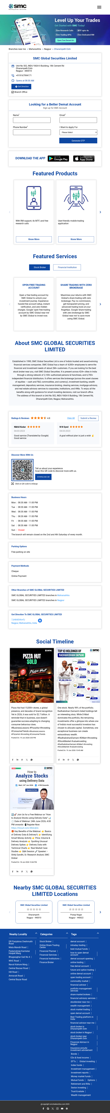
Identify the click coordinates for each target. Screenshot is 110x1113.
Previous (10, 212)
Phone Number (20, 127)
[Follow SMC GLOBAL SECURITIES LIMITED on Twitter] (52, 1108)
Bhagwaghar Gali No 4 (19, 957)
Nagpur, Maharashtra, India (24, 623)
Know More (33, 239)
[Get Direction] (40, 622)
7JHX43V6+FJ (18, 619)
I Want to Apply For (69, 127)
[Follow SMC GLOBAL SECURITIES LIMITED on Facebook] (43, 1108)
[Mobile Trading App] (76, 198)
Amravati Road (16, 976)
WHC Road (14, 961)
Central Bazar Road (18, 979)
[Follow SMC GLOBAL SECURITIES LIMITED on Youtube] (62, 1108)
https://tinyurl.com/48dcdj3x (24, 828)
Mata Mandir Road (17, 947)
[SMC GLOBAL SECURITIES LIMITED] (18, 7)
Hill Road (13, 972)
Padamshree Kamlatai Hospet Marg (19, 952)
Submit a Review (88, 418)
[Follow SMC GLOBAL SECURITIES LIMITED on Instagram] (57, 1108)
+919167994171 (24, 75)
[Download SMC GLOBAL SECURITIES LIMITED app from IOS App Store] (84, 161)
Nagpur (47, 49)
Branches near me (17, 49)
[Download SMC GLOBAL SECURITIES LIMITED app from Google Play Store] (58, 161)
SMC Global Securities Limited (33, 905)
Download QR (43, 477)
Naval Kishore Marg (18, 964)
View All (71, 418)
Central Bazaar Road (18, 968)
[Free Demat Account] (34, 198)
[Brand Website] (66, 1108)
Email (63, 115)
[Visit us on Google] (48, 1108)
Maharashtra (35, 49)
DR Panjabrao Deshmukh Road (21, 942)
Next (99, 212)
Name (16, 115)
